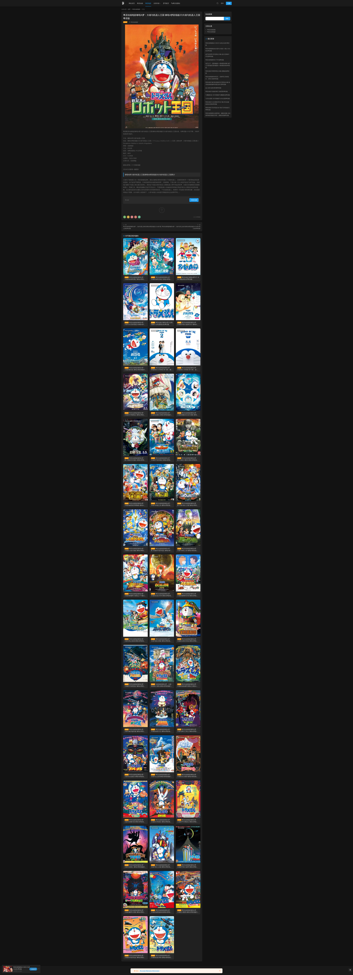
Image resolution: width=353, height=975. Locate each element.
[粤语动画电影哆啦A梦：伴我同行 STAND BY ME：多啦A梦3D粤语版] (188, 346)
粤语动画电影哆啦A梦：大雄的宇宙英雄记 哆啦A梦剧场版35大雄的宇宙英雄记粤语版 (161, 459)
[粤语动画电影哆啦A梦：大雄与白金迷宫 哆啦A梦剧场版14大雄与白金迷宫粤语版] (135, 753)
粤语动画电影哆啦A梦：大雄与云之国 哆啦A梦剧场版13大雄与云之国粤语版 (161, 775)
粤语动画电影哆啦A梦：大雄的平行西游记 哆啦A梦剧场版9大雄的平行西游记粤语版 (187, 821)
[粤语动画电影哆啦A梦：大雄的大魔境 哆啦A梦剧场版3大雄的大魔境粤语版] (188, 889)
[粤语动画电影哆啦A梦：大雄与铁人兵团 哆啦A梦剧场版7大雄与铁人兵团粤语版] (162, 844)
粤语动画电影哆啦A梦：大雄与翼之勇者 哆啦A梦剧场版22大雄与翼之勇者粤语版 (161, 640)
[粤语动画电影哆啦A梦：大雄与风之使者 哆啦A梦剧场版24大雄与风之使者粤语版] (135, 618)
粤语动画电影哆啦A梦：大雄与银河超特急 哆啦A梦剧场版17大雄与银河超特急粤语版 (135, 730)
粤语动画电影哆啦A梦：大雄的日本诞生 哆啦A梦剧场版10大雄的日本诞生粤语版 (161, 821)
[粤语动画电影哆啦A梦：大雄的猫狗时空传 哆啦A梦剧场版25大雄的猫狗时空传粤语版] (188, 572)
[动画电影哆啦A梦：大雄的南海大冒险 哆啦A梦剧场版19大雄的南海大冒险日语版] (162, 663)
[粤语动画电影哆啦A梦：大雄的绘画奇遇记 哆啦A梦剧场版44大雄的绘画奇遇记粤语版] (135, 256)
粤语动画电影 (134, 22)
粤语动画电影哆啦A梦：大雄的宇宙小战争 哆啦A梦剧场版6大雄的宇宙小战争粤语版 (187, 866)
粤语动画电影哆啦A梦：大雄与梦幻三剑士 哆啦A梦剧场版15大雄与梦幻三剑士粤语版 (187, 730)
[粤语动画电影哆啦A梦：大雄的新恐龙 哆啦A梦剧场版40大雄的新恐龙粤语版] (135, 346)
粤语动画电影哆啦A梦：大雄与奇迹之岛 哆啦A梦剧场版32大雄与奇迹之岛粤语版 (161, 504)
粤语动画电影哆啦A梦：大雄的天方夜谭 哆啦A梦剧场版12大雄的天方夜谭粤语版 (187, 775)
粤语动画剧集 (181, 240)
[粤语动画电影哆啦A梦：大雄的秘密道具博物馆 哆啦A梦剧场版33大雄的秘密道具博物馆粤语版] (135, 482)
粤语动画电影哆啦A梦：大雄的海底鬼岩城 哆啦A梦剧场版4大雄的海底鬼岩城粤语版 (161, 911)
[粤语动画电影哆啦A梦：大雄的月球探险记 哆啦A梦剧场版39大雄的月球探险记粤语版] (135, 392)
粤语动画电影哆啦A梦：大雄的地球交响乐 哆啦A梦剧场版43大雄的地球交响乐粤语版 (161, 278)
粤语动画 (140, 3)
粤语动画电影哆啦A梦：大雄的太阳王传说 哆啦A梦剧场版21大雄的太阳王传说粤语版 (187, 640)
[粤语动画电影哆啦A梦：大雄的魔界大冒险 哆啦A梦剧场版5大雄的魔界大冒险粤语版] (135, 889)
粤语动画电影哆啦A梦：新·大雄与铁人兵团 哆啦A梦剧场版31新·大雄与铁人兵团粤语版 (187, 504)
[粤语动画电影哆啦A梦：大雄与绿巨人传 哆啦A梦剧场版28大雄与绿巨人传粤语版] (188, 527)
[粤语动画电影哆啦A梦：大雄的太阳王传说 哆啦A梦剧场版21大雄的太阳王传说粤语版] (188, 618)
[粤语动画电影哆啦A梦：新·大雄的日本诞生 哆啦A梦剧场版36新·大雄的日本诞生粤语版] (135, 437)
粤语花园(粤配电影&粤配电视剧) (150, 971)
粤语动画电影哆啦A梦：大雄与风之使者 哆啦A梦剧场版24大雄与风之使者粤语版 (135, 640)
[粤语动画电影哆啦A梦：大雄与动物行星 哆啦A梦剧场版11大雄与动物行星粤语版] (135, 798)
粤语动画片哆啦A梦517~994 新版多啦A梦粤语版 (188, 278)
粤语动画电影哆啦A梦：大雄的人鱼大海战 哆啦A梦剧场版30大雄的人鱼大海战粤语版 (135, 549)
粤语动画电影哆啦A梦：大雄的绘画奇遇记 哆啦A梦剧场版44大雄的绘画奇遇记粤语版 (135, 278)
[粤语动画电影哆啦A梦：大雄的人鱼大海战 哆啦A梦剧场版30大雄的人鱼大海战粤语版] (135, 527)
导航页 (166, 3)
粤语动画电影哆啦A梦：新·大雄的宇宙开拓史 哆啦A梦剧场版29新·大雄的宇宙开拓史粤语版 (161, 549)
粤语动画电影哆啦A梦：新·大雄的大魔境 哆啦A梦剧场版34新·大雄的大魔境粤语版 (187, 459)
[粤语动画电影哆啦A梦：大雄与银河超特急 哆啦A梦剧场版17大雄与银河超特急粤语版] (135, 708)
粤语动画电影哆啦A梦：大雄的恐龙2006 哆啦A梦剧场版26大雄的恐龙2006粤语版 (161, 594)
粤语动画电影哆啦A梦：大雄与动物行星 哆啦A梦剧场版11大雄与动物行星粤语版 (135, 821)
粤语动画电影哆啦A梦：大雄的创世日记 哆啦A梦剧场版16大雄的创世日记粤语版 (161, 730)
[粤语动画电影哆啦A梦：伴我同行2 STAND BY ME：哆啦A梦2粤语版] (162, 346)
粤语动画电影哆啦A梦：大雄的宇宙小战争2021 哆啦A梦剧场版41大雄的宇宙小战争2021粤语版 (187, 323)
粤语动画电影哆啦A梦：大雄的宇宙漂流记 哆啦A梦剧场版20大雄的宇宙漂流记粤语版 (135, 685)
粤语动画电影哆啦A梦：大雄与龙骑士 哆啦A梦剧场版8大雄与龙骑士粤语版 (135, 866)
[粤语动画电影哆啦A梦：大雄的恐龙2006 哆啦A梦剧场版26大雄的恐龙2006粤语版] (162, 572)
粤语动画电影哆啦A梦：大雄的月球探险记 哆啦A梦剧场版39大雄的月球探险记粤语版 (135, 414)
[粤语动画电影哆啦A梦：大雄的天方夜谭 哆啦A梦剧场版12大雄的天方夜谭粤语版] (188, 753)
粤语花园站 (176, 3)
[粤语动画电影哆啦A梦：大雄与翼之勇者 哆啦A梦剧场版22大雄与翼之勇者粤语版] (162, 618)
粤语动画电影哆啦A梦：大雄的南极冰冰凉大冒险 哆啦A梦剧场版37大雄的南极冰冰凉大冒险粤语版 (187, 414)
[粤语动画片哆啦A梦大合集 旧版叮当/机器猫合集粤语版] (162, 301)
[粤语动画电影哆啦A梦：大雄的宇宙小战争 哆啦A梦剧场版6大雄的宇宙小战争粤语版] (188, 844)
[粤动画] (123, 3)
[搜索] (217, 3)
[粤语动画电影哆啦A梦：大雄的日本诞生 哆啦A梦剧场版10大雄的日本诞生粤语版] (162, 798)
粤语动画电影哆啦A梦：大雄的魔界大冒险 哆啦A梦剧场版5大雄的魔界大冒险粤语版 (135, 911)
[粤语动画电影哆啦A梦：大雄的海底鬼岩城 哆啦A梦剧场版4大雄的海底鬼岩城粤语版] (162, 889)
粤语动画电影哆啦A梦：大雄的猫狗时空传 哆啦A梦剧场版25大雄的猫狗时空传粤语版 (187, 594)
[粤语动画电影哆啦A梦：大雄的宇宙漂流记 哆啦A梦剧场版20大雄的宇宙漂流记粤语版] (135, 663)
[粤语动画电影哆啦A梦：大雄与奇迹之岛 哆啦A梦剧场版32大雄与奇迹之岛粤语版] (162, 482)
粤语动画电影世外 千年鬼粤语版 (214, 60)
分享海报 (197, 217)
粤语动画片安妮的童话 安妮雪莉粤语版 (216, 91)
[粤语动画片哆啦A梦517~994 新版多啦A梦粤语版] (188, 256)
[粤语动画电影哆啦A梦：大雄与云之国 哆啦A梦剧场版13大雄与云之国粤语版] (162, 753)
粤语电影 (148, 3)
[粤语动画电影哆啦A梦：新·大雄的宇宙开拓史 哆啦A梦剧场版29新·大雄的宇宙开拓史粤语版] (162, 527)
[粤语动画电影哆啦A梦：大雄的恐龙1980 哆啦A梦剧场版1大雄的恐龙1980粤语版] (162, 934)
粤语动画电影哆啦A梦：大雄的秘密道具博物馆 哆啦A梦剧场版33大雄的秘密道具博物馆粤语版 (135, 504)
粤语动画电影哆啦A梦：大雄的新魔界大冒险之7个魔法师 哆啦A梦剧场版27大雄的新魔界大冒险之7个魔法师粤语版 (135, 594)
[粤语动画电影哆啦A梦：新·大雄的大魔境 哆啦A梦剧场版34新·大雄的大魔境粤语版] (188, 437)
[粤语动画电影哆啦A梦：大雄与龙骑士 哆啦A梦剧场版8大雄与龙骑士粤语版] (135, 844)
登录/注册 (194, 200)
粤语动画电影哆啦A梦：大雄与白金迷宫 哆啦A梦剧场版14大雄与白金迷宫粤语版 (135, 775)
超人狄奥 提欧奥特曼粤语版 (213, 88)
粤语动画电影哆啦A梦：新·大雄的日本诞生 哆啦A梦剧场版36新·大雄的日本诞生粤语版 (135, 459)
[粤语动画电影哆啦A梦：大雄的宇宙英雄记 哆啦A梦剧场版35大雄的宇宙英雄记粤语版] (162, 437)
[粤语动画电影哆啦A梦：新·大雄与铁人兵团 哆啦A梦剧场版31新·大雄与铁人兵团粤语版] (188, 482)
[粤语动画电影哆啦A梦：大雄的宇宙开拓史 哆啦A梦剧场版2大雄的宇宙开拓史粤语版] (135, 934)
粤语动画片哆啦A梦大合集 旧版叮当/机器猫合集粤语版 (162, 323)
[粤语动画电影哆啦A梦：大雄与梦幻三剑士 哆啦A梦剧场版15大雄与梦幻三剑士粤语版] (188, 708)
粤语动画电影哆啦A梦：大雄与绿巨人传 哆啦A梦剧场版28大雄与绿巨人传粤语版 (188, 549)
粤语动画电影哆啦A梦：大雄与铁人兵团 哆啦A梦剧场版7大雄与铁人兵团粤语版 (161, 866)
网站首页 (132, 3)
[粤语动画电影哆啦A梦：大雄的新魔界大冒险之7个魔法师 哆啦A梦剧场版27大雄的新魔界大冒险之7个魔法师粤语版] (135, 572)
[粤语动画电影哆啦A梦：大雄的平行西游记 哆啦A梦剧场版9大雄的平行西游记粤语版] (188, 798)
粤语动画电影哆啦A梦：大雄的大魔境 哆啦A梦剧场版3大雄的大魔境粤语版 (188, 911)
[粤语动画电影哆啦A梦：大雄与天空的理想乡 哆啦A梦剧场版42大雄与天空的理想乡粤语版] (135, 301)
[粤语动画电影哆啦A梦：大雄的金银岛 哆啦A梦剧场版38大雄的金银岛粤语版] (162, 392)
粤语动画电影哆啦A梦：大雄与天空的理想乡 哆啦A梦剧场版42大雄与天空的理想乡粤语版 (135, 323)
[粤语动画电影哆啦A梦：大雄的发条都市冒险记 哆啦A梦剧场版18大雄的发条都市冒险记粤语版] (188, 663)
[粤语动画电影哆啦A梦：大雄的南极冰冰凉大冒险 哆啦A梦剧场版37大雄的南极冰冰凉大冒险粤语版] (188, 392)
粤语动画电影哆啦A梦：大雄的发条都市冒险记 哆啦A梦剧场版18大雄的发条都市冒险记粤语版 (187, 685)
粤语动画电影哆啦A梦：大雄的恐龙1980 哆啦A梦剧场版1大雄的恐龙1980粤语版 (162, 956)
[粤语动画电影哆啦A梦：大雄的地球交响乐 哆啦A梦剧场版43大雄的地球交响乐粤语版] (162, 256)
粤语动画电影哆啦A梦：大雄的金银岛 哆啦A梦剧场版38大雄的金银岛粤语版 (161, 414)
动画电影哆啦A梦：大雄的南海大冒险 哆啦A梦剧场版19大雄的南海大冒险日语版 (161, 685)
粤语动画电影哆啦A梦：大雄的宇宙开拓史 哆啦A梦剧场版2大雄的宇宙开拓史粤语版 (135, 956)
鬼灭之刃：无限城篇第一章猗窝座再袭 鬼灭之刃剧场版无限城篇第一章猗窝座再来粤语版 (217, 65)
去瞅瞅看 (33, 969)
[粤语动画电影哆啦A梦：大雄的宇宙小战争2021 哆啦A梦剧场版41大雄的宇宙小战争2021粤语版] (188, 301)
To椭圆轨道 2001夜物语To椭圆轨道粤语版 (217, 95)
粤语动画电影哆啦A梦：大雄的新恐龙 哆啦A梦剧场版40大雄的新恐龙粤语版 (135, 368)
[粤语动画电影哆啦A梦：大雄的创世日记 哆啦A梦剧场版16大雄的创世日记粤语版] (162, 708)
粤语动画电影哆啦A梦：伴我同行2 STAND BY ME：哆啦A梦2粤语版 (162, 368)
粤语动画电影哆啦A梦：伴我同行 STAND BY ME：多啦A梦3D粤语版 (187, 368)
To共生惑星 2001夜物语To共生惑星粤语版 (217, 98)
